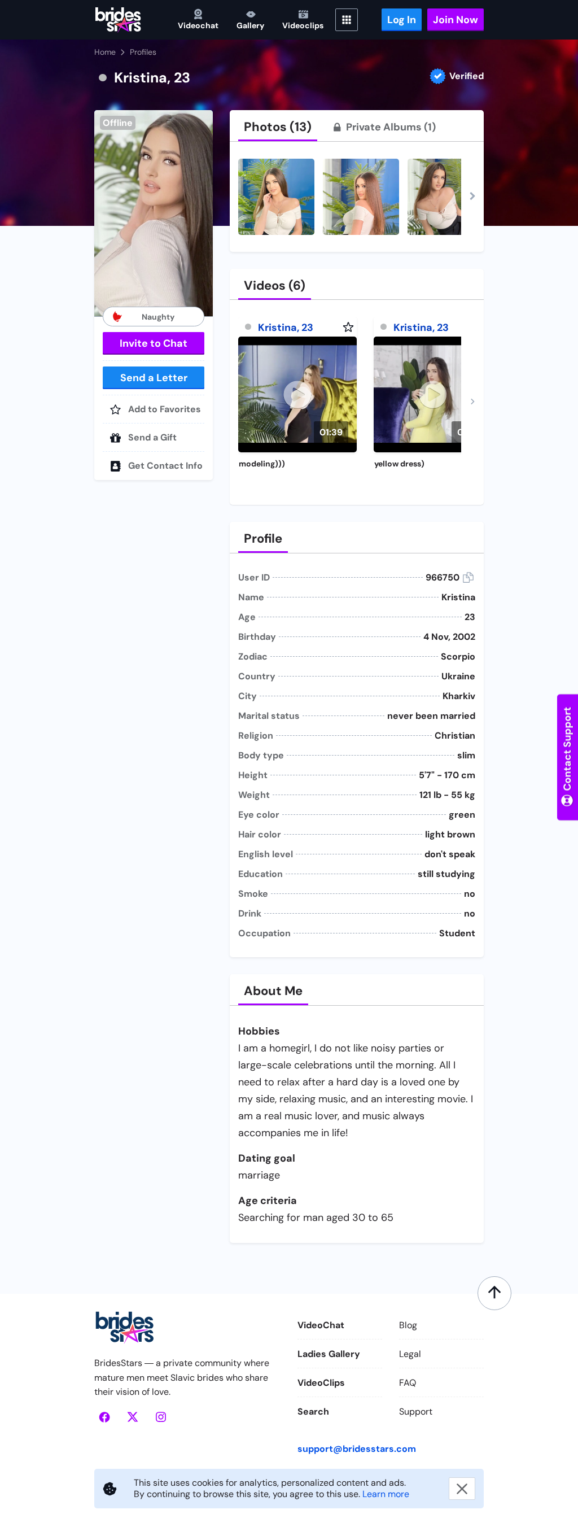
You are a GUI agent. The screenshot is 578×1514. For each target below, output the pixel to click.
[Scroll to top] (494, 1293)
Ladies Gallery (328, 1354)
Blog (408, 1325)
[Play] (297, 394)
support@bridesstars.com (356, 1449)
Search (313, 1411)
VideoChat (320, 1325)
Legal (410, 1354)
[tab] (277, 127)
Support (415, 1411)
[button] (153, 213)
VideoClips (321, 1383)
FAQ (407, 1383)
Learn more (385, 1494)
